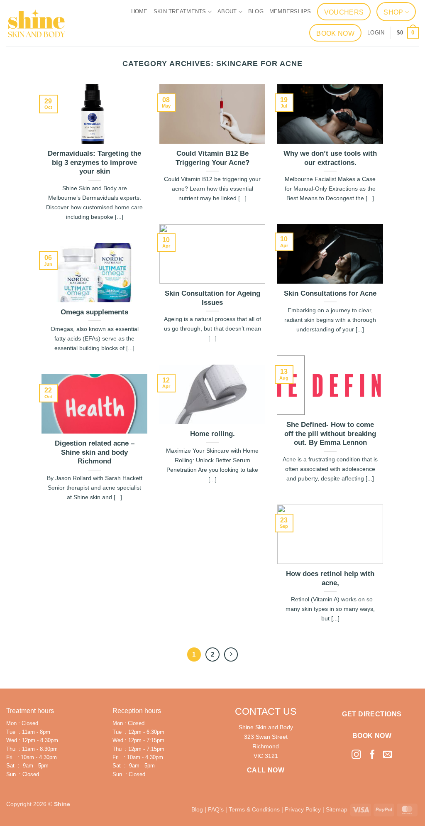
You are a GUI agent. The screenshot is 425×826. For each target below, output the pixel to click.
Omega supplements (94, 312)
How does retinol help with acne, (330, 578)
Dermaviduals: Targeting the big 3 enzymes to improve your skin (94, 162)
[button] (375, 33)
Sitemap (336, 809)
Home (139, 11)
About (227, 11)
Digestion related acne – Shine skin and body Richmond (94, 452)
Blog (256, 11)
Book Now (335, 33)
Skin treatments (180, 11)
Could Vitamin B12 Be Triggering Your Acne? (212, 158)
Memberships (290, 11)
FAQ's (216, 809)
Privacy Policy (303, 809)
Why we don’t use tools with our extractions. (330, 158)
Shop (393, 12)
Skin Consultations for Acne (330, 293)
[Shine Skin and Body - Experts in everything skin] (36, 23)
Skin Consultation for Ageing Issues (212, 297)
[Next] (231, 654)
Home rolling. (212, 434)
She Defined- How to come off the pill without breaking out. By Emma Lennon (330, 433)
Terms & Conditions (254, 809)
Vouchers (344, 12)
